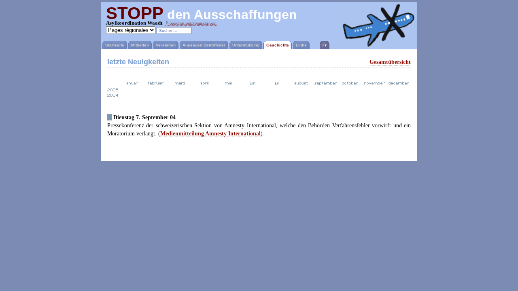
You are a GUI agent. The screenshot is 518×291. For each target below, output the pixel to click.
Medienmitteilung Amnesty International (210, 133)
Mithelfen (140, 45)
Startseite (114, 45)
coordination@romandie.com (192, 23)
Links (301, 45)
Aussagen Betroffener (204, 45)
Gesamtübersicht (390, 62)
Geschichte (277, 45)
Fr (325, 45)
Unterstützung (245, 45)
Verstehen (166, 45)
